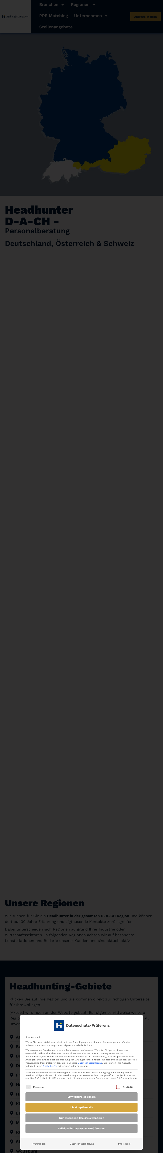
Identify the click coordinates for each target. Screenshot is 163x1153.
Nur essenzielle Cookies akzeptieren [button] (81, 1117)
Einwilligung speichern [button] (81, 1096)
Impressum (124, 1143)
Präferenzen (39, 1143)
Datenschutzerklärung (90, 1063)
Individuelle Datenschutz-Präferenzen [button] (81, 1128)
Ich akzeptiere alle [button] (81, 1107)
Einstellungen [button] (50, 1066)
